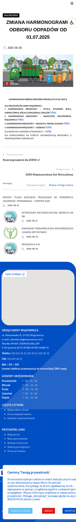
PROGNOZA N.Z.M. (31, 244)
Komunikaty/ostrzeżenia (19, 414)
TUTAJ (53, 112)
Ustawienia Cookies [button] (20, 510)
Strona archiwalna (16, 451)
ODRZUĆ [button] (48, 510)
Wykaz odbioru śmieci (18, 409)
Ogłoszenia (11, 15)
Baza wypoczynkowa (17, 438)
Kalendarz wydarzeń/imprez (21, 418)
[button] (72, 3)
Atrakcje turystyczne (17, 442)
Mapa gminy (13, 434)
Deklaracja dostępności (18, 446)
